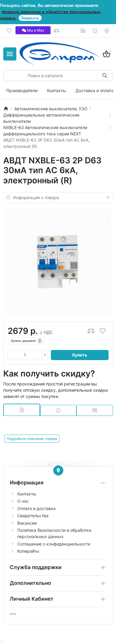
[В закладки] (103, 331)
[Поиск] (105, 75)
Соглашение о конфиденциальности (53, 543)
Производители (21, 90)
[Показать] (58, 470)
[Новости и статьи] (83, 30)
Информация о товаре (36, 197)
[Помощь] (95, 30)
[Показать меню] (9, 54)
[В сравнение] (91, 331)
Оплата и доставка (36, 508)
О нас (23, 500)
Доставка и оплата (95, 90)
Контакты (56, 90)
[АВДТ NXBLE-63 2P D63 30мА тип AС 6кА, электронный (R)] (58, 262)
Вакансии (27, 523)
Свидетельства (32, 515)
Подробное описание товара (32, 438)
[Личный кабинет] (107, 30)
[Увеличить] (45, 355)
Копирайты (28, 551)
